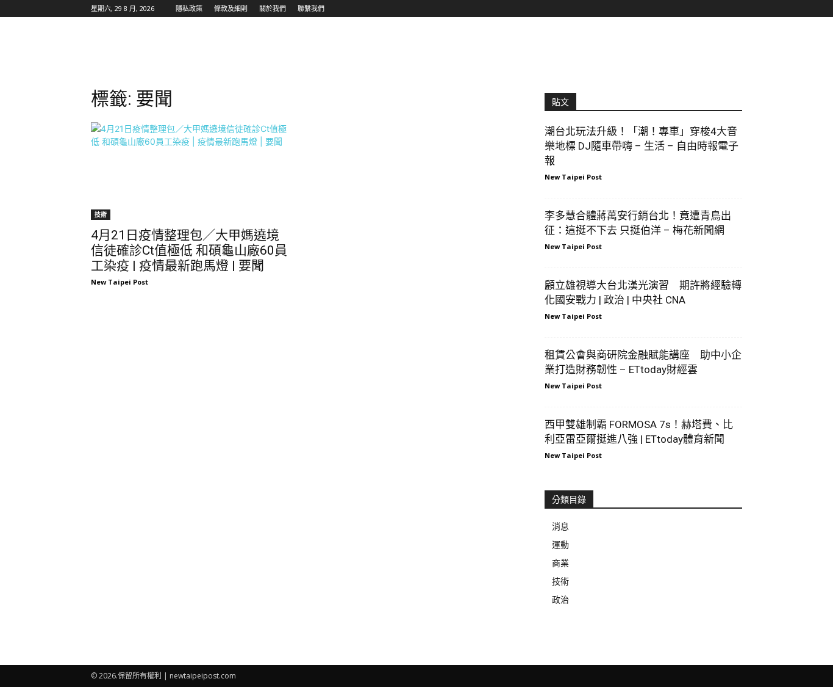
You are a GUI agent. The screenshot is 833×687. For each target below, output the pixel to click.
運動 (560, 544)
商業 (560, 563)
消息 (560, 526)
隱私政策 (189, 8)
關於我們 (272, 8)
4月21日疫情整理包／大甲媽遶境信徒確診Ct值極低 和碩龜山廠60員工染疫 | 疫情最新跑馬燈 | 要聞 (189, 250)
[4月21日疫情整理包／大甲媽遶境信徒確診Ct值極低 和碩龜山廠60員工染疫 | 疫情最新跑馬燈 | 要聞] (189, 171)
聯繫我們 (311, 8)
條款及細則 (231, 8)
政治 (560, 599)
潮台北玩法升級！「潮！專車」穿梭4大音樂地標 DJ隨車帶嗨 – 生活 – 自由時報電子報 (641, 146)
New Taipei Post (119, 281)
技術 (101, 214)
